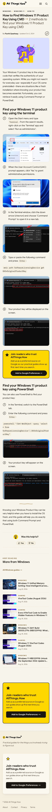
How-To (31, 11)
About (5, 807)
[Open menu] (40, 3)
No (32, 543)
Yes (22, 543)
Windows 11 (19, 11)
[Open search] (46, 4)
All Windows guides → (12, 570)
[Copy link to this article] (47, 33)
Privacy (24, 807)
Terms (32, 807)
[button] (26, 148)
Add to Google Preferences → (28, 373)
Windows (7, 11)
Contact (14, 807)
